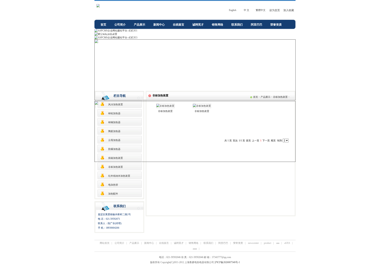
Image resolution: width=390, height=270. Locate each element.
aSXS (155, 32)
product (127, 32)
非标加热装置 (115, 167)
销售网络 (217, 24)
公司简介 (120, 24)
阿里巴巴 (256, 24)
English (232, 10)
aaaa (170, 32)
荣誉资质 (276, 24)
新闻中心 (159, 24)
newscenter (107, 32)
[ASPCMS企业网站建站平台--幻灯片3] (115, 37)
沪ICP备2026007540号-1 (227, 262)
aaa (142, 32)
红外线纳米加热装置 (119, 175)
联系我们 (237, 24)
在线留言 (178, 24)
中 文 (246, 10)
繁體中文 (260, 10)
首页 (103, 24)
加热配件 (113, 193)
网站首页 (104, 243)
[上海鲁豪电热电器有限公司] (98, 6)
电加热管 (113, 184)
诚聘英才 (198, 24)
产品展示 (139, 24)
